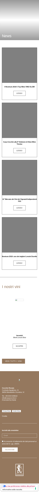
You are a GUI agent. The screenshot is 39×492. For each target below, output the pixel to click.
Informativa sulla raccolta (12, 489)
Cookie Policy (16, 411)
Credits (4, 416)
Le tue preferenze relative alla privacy (20, 486)
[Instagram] (3, 405)
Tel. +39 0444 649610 (9, 396)
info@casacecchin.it (9, 398)
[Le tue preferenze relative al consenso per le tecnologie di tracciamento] (35, 488)
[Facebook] (7, 405)
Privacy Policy (6, 411)
